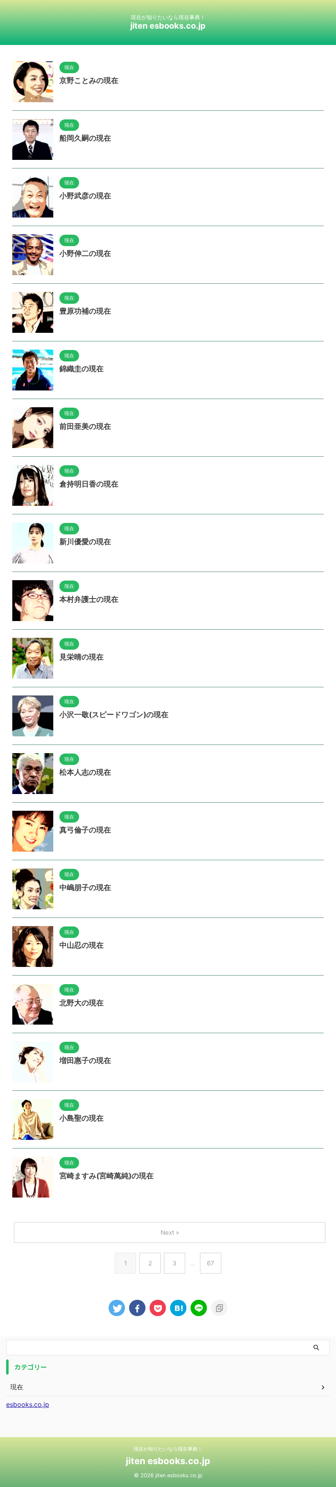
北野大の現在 (81, 1002)
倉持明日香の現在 (88, 484)
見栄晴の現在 (81, 657)
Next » (170, 1232)
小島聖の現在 (81, 1118)
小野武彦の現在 (85, 195)
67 (210, 1263)
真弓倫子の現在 (85, 829)
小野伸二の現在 (85, 253)
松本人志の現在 (85, 772)
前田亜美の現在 (85, 426)
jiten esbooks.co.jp (168, 26)
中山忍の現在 (81, 945)
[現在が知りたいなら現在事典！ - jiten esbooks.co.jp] (178, 1308)
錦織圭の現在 (81, 368)
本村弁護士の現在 (88, 599)
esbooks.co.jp (27, 1404)
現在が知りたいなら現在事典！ (168, 1449)
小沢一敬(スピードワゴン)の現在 (113, 714)
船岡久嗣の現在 (85, 138)
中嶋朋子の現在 (85, 887)
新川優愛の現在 (85, 541)
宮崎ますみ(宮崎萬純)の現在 (106, 1175)
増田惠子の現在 (85, 1060)
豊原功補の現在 (85, 311)
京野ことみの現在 (88, 80)
